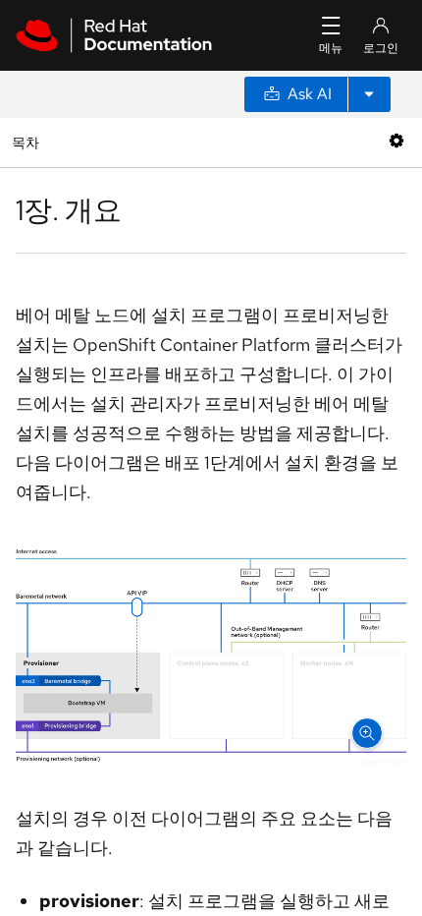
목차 (28, 142)
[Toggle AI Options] (369, 94)
